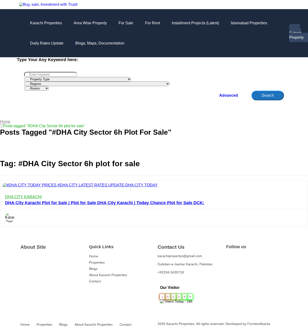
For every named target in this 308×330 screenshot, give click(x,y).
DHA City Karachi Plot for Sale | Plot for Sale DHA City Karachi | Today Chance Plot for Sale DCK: (104, 202)
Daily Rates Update (47, 43)
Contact (95, 281)
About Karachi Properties (108, 275)
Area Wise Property (90, 23)
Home (5, 122)
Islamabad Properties (249, 23)
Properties (97, 262)
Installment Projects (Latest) (195, 23)
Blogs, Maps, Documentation (99, 43)
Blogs (93, 269)
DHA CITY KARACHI (23, 197)
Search (268, 95)
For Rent (152, 23)
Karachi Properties (46, 23)
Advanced (229, 95)
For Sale (126, 23)
